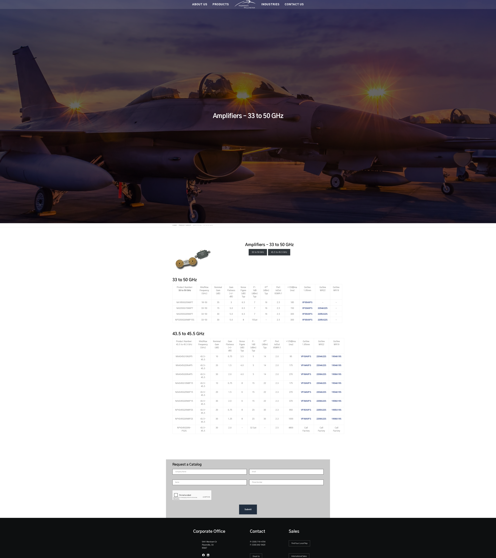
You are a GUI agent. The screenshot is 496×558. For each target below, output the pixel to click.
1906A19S (336, 374)
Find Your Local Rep (299, 543)
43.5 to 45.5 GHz (279, 252)
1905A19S (336, 410)
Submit (248, 509)
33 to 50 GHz (258, 252)
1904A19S (336, 356)
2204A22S (323, 308)
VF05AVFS (307, 302)
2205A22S (323, 314)
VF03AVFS (307, 308)
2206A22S (321, 374)
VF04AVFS (306, 365)
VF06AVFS (306, 374)
